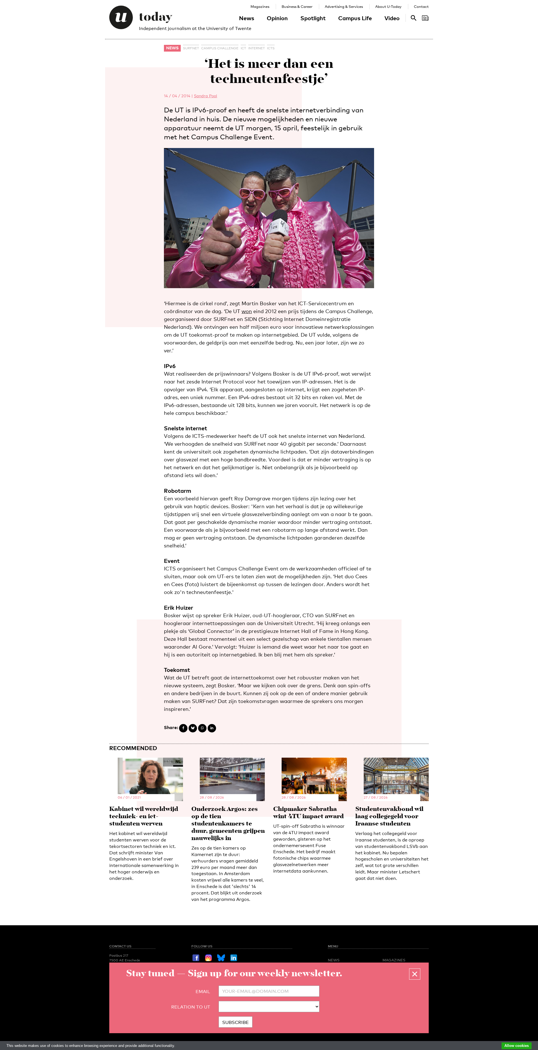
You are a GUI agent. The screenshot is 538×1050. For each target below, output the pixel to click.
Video (392, 18)
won (247, 311)
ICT (243, 48)
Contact (421, 6)
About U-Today (388, 6)
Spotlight (313, 18)
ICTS (271, 48)
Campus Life (355, 18)
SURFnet (191, 48)
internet (256, 48)
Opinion (277, 18)
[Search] (425, 18)
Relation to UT (190, 1007)
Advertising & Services (344, 6)
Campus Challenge (219, 48)
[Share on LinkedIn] (212, 728)
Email (203, 991)
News (246, 18)
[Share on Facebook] (183, 728)
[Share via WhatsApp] (202, 728)
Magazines (260, 6)
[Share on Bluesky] (193, 728)
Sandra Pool (205, 95)
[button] (414, 974)
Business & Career (297, 6)
